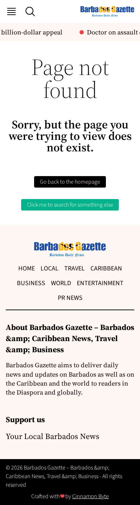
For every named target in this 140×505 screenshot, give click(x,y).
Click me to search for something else (70, 205)
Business (31, 283)
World (61, 283)
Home (26, 268)
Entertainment (100, 283)
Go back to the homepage (70, 182)
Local (50, 268)
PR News (70, 297)
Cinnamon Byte (90, 496)
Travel (74, 268)
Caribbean (106, 268)
